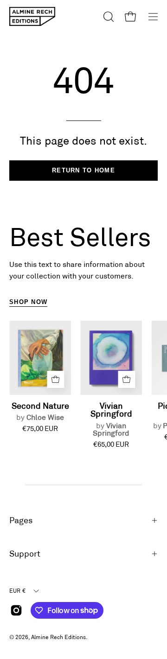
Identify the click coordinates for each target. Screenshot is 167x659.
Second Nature (40, 411)
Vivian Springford (111, 419)
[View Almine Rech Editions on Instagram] (16, 610)
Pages (20, 520)
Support (24, 553)
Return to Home (83, 170)
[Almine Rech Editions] (32, 16)
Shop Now (28, 301)
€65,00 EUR (111, 444)
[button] (107, 16)
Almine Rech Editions (58, 637)
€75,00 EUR (40, 428)
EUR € (17, 590)
